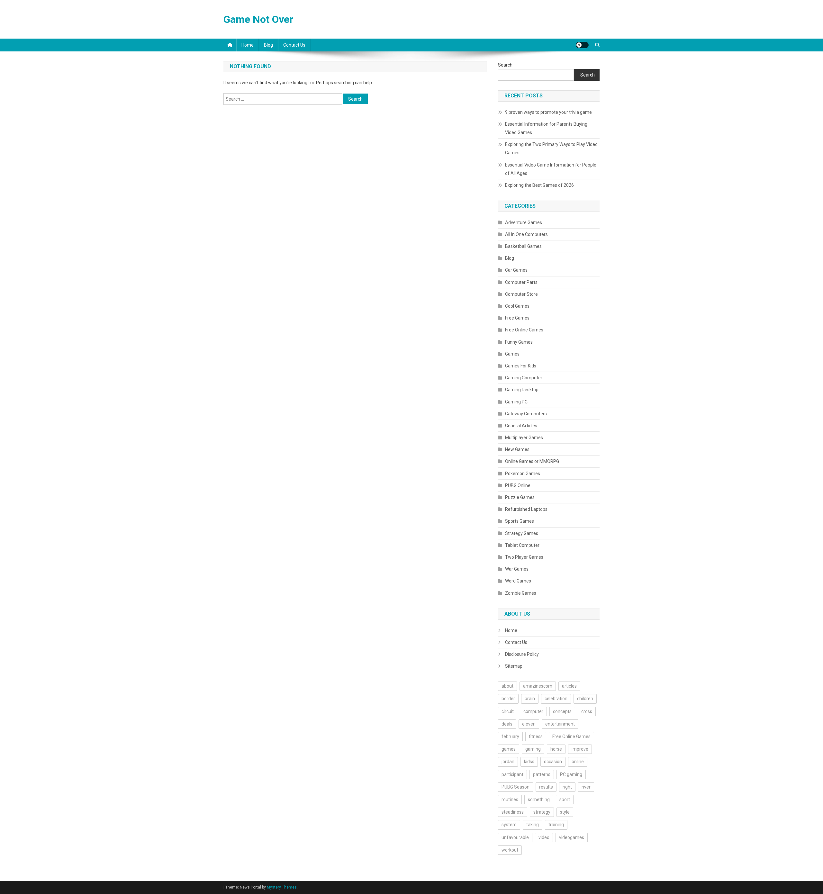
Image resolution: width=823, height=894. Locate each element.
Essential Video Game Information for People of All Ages (550, 169)
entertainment (560, 724)
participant (512, 774)
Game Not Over (258, 19)
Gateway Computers (526, 413)
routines (510, 799)
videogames (571, 837)
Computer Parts (521, 282)
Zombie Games (520, 593)
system (509, 824)
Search (505, 65)
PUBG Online (517, 485)
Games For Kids (520, 365)
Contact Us (294, 45)
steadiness (513, 812)
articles (569, 686)
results (546, 787)
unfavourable (515, 837)
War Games (517, 569)
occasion (553, 761)
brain (530, 698)
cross (586, 711)
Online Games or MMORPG (532, 461)
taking (532, 824)
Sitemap (513, 666)
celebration (556, 698)
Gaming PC (516, 401)
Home (247, 45)
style (565, 812)
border (508, 698)
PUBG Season (515, 787)
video (543, 837)
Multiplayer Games (524, 437)
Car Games (516, 270)
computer (533, 711)
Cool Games (517, 306)
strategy (541, 812)
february (510, 736)
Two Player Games (524, 557)
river (586, 787)
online (578, 761)
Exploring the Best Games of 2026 (539, 185)
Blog (268, 45)
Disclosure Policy (522, 654)
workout (510, 850)
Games (512, 354)
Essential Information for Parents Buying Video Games (546, 128)
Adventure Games (523, 222)
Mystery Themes (282, 887)
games (509, 749)
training (556, 824)
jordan (508, 761)
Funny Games (519, 342)
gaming (533, 749)
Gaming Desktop (521, 389)
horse (556, 749)
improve (580, 749)
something (539, 799)
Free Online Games (524, 329)
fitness (536, 736)
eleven (529, 724)
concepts (562, 711)
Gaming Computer (523, 377)
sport (564, 799)
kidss (529, 761)
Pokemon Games (522, 473)
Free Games (517, 318)
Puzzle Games (520, 497)
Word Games (518, 580)
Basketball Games (523, 246)
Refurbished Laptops (526, 509)
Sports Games (519, 521)
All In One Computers (526, 234)
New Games (517, 449)
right (567, 787)
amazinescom (537, 686)
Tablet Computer (522, 545)
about (507, 686)
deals (507, 724)
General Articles (521, 425)
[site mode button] (582, 45)
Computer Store (521, 294)
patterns (541, 774)
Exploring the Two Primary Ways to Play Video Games (551, 148)
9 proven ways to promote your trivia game (548, 112)
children (585, 698)
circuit (508, 711)
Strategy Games (521, 533)
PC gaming (571, 774)
